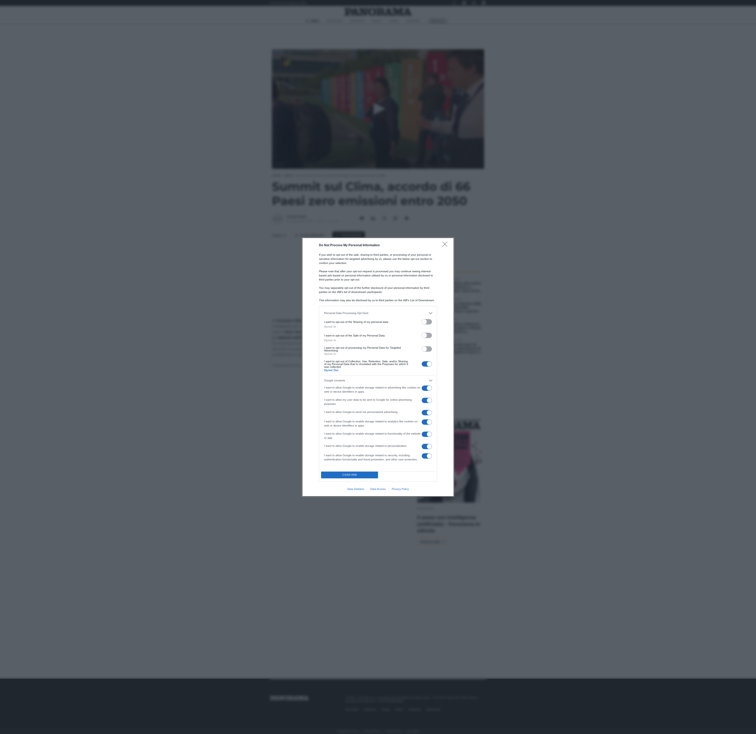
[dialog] (378, 367)
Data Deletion (355, 489)
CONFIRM (349, 474)
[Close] (446, 245)
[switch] (427, 321)
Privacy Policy (400, 489)
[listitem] (378, 313)
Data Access (378, 489)
